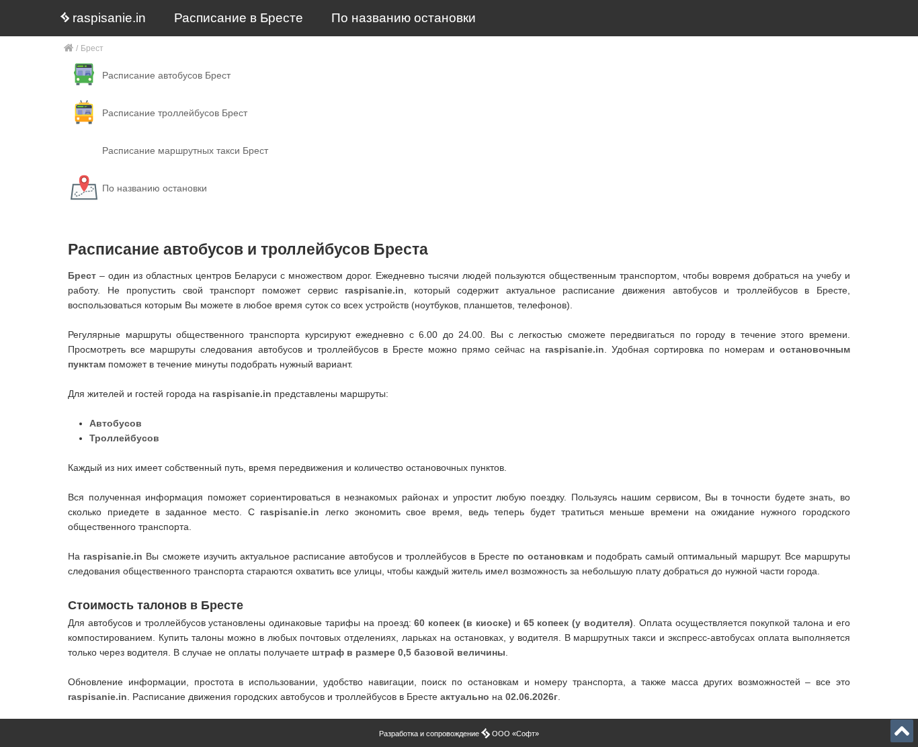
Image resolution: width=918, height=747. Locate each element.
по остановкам (548, 556)
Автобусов (115, 423)
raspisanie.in (107, 18)
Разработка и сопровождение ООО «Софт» (459, 734)
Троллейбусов (124, 438)
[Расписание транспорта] (68, 48)
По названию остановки (403, 18)
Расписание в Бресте (238, 18)
